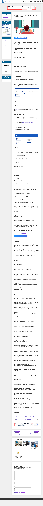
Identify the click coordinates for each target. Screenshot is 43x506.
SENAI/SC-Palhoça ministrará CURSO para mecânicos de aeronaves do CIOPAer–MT (26, 447)
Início (4, 10)
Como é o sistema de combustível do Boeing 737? (18, 434)
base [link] (24, 222)
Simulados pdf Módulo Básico (20, 37)
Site (15, 488)
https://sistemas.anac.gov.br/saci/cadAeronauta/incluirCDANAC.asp (25, 54)
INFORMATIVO (8, 10)
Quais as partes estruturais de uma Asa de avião (6, 46)
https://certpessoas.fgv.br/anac (19, 81)
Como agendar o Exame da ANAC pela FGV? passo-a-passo (6, 50)
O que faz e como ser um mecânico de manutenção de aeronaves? (34, 448)
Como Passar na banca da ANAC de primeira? (18, 447)
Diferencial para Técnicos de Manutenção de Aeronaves (34, 434)
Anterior (17, 431)
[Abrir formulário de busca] (41, 2)
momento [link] (17, 109)
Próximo (35, 431)
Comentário (16, 470)
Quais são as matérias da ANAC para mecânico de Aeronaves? (26, 416)
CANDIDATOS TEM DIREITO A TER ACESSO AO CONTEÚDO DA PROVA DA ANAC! (18, 457)
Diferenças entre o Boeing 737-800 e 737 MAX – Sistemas (25, 419)
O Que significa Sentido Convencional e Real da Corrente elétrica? (6, 41)
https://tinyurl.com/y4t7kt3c (22, 153)
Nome (15, 481)
